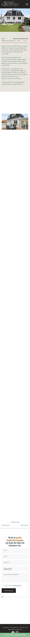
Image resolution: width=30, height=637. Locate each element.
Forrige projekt (6, 525)
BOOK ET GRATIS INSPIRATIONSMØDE (15, 635)
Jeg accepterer (13, 585)
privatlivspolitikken (16, 585)
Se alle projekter (15, 522)
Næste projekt (24, 525)
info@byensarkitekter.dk (16, 629)
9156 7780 (24, 627)
